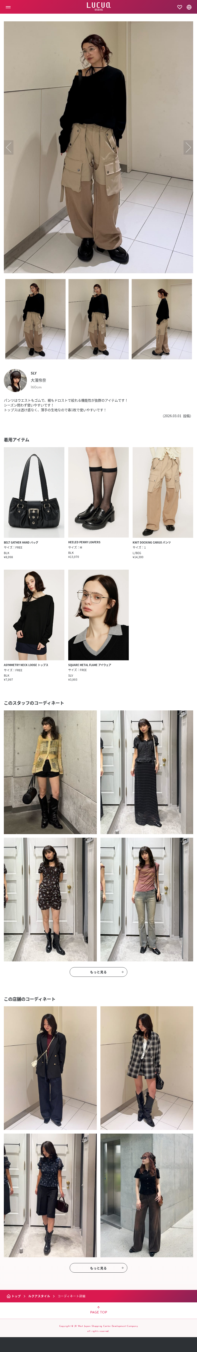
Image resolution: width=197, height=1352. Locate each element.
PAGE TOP (98, 1312)
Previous (8, 147)
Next (188, 147)
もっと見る (98, 972)
